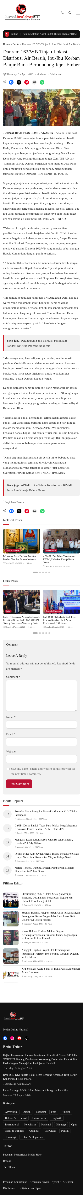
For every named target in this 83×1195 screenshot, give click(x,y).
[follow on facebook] (5, 1038)
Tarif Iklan (9, 1167)
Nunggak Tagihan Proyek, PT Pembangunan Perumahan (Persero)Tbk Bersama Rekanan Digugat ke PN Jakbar (50, 953)
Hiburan (66, 1111)
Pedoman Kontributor (15, 1182)
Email (10, 734)
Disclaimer (9, 1188)
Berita (16, 44)
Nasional (46, 1124)
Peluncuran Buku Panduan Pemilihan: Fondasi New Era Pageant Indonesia (20, 558)
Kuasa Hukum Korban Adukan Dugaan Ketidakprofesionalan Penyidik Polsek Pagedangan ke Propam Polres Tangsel (49, 935)
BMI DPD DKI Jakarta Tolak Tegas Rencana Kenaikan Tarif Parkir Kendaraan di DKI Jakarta (59, 620)
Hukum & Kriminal (16, 1118)
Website (11, 751)
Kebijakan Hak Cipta (29, 1188)
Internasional (12, 1124)
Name (11, 717)
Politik (65, 1130)
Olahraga (61, 1124)
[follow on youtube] (19, 1038)
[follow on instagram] (12, 1038)
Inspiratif (57, 1118)
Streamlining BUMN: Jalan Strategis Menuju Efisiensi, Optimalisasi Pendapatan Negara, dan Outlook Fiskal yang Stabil (47, 897)
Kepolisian (30, 1124)
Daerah (26, 1111)
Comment (13, 676)
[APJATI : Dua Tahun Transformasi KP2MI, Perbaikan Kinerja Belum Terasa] (61, 551)
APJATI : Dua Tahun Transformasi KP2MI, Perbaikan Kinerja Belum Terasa (59, 559)
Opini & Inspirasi (12, 550)
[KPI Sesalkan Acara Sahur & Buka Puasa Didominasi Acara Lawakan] (11, 980)
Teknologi (10, 1137)
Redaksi (7, 1161)
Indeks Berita (51, 550)
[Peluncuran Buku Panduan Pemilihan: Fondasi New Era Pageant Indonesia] (21, 551)
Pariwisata (50, 1130)
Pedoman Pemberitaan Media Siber (22, 1154)
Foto (53, 1111)
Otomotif (34, 1130)
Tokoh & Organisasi (53, 611)
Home (6, 44)
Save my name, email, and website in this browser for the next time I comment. (43, 771)
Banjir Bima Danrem (14, 502)
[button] (62, 12)
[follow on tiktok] (27, 1038)
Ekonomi (41, 1111)
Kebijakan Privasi (39, 1182)
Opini (8, 611)
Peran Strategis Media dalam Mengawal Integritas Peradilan (35, 1090)
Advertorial (11, 1111)
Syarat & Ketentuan (63, 1182)
